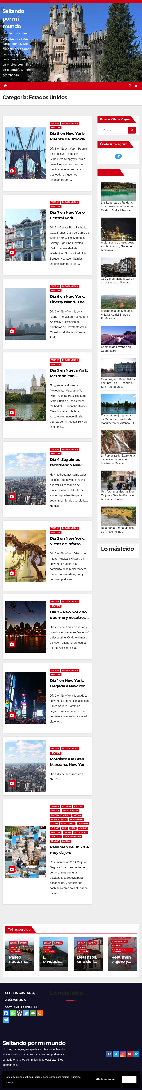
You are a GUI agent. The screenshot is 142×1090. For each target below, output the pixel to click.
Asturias (66, 806)
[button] (130, 85)
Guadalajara (67, 824)
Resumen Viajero (72, 837)
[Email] (33, 1013)
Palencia (116, 945)
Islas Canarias (119, 941)
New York (55, 127)
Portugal (56, 837)
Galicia (54, 824)
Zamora (66, 841)
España (13, 943)
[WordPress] (19, 1013)
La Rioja (55, 828)
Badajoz (78, 806)
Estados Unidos (70, 123)
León (64, 828)
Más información (106, 1079)
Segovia (55, 841)
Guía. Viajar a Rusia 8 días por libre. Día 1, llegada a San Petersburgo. (118, 383)
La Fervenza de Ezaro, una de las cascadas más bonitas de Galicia (118, 459)
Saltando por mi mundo (13, 19)
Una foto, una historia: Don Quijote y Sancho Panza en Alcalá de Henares (118, 495)
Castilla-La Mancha (60, 815)
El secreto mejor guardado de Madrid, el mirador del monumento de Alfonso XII (117, 419)
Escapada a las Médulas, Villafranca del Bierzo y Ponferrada (117, 314)
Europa (23, 943)
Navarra (83, 828)
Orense (67, 832)
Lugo (73, 828)
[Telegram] (6, 1020)
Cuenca (77, 815)
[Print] (40, 1013)
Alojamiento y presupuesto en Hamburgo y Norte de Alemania (118, 246)
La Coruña (83, 824)
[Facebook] (6, 1013)
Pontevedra (80, 832)
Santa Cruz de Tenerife (119, 951)
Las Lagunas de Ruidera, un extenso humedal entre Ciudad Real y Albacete (117, 206)
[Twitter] (26, 1013)
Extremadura (76, 819)
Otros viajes (109, 172)
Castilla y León (70, 811)
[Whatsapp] (13, 1013)
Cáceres (55, 811)
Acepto (129, 1079)
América (55, 123)
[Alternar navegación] (68, 86)
